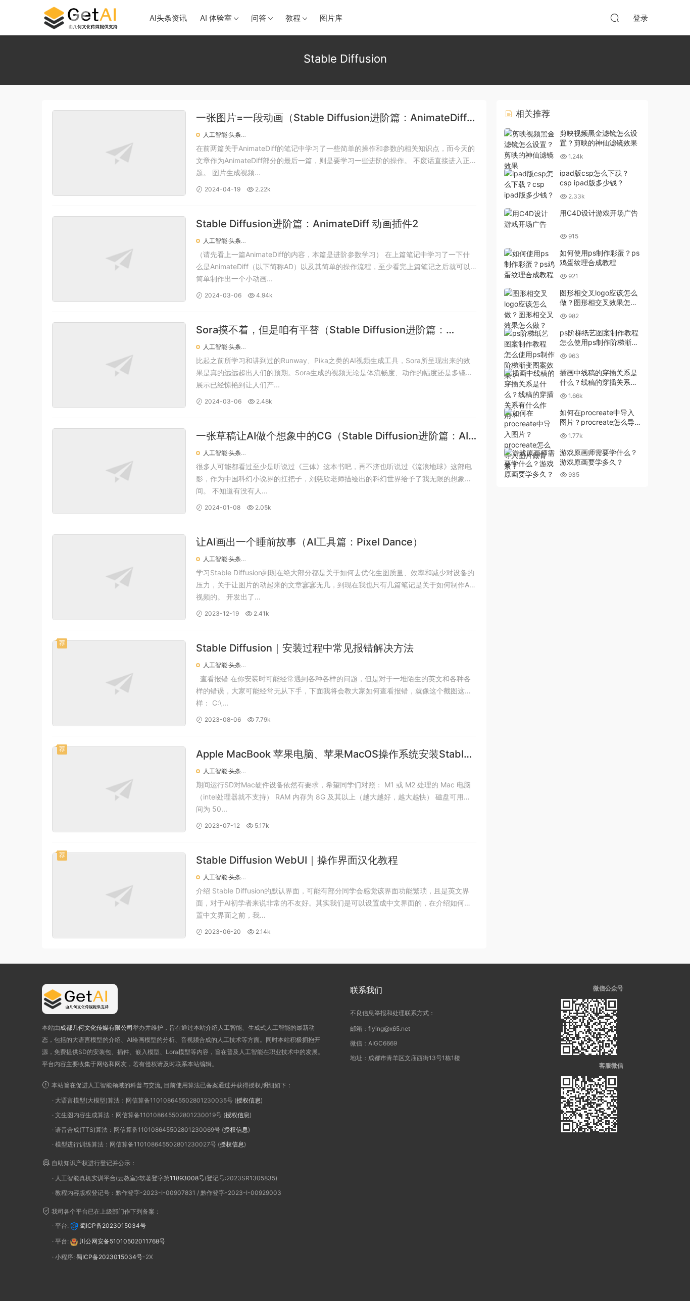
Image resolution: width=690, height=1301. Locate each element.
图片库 (331, 18)
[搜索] (615, 17)
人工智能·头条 (222, 134)
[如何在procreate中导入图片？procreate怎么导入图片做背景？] (529, 439)
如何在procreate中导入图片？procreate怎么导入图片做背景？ (597, 422)
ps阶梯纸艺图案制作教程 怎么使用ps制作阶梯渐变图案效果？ (599, 342)
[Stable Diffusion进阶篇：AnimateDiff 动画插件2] (119, 259)
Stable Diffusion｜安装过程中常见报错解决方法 (305, 648)
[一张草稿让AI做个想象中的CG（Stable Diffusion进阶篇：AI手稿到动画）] (119, 471)
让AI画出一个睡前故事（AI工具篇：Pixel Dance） (309, 542)
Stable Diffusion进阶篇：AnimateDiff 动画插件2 (307, 224)
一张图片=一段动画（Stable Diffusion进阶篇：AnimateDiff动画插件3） (331, 118)
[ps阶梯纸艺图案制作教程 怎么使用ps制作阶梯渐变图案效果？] (529, 354)
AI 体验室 (216, 18)
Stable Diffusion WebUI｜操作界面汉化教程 (297, 860)
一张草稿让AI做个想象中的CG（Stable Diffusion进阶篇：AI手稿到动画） (332, 436)
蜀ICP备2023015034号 (113, 1226)
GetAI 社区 (85, 17)
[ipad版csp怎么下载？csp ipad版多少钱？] (529, 184)
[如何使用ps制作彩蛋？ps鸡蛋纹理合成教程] (529, 264)
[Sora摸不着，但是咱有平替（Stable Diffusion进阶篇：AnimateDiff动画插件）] (119, 365)
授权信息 (248, 1100)
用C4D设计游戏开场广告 (599, 213)
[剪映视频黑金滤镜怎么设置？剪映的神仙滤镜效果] (529, 149)
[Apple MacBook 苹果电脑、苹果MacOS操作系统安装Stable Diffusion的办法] (119, 789)
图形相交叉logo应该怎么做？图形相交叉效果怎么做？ (598, 302)
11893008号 (187, 1178)
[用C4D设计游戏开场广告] (529, 218)
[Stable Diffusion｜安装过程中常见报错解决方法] (119, 683)
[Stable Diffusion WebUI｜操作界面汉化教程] (119, 895)
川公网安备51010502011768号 (122, 1241)
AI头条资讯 (168, 18)
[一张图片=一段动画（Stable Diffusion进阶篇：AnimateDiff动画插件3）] (119, 153)
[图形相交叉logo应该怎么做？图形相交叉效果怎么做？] (529, 309)
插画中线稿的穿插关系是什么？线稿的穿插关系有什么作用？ (598, 382)
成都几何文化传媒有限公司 (96, 1027)
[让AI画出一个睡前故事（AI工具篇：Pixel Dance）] (119, 577)
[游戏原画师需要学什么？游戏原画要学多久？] (529, 463)
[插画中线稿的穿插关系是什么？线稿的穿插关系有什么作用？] (529, 394)
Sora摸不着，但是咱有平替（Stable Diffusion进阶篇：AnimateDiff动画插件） (321, 330)
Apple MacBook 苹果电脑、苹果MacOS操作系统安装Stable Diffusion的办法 (333, 755)
